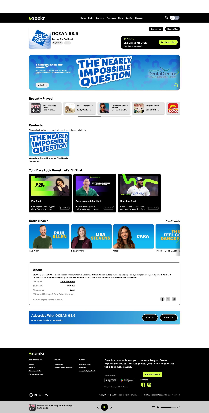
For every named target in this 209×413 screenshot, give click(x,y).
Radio (90, 18)
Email (72, 290)
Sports (129, 18)
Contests (100, 18)
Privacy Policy (103, 395)
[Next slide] (177, 72)
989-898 (71, 286)
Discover (139, 18)
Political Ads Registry (36, 374)
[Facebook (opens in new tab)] (162, 299)
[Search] (167, 18)
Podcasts (111, 18)
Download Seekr (85, 364)
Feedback (82, 368)
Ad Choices (117, 395)
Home (83, 18)
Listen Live (169, 42)
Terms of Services (133, 395)
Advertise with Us (35, 371)
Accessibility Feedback (87, 371)
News (120, 18)
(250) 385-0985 (67, 281)
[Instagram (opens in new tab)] (174, 299)
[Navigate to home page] (37, 18)
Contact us (156, 29)
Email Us (168, 317)
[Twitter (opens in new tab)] (168, 299)
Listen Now (42, 85)
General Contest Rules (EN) (63, 368)
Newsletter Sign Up (152, 374)
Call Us (150, 317)
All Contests (58, 364)
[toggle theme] (174, 18)
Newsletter (172, 29)
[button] (49, 240)
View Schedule (173, 221)
